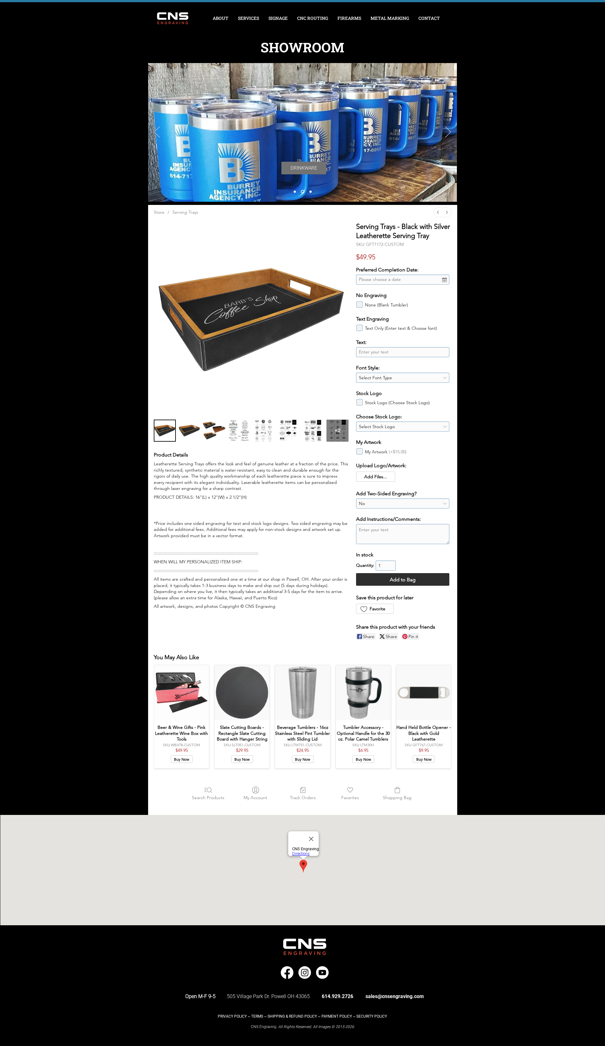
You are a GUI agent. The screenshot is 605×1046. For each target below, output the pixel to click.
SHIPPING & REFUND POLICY (292, 1016)
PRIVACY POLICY (232, 1016)
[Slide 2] (302, 192)
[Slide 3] (310, 192)
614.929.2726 (337, 996)
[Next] (448, 132)
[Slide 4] (295, 192)
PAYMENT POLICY (336, 1016)
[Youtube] (322, 972)
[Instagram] (304, 972)
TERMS (257, 1016)
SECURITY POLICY (371, 1016)
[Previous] (157, 132)
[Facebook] (287, 972)
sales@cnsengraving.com (395, 996)
